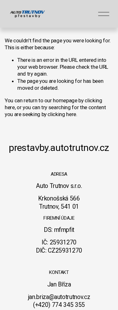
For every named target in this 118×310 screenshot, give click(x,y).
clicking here (62, 114)
